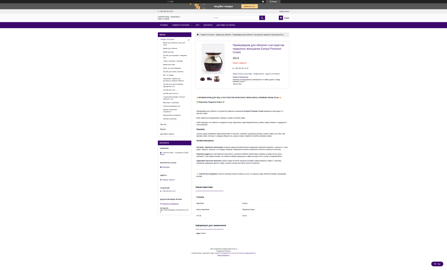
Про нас (163, 124)
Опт (197, 25)
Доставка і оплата (167, 134)
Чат (439, 264)
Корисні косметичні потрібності (170, 111)
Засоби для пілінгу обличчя (173, 72)
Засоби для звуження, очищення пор (175, 56)
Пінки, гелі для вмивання (172, 68)
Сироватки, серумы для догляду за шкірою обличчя (173, 80)
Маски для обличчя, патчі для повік (174, 44)
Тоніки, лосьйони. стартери (173, 61)
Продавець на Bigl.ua (223, 251)
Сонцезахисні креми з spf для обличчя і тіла (174, 98)
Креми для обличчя (223, 35)
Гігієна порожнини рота (171, 106)
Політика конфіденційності (247, 253)
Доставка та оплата (226, 25)
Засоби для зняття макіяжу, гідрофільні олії (173, 85)
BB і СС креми (168, 75)
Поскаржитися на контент (228, 253)
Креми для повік (169, 64)
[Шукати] (262, 18)
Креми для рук (168, 52)
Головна (164, 25)
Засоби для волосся (170, 93)
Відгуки (163, 129)
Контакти (208, 25)
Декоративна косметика (172, 115)
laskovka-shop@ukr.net (170, 204)
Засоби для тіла (169, 90)
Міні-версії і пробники (171, 102)
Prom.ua (234, 249)
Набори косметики (169, 119)
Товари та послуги (180, 25)
